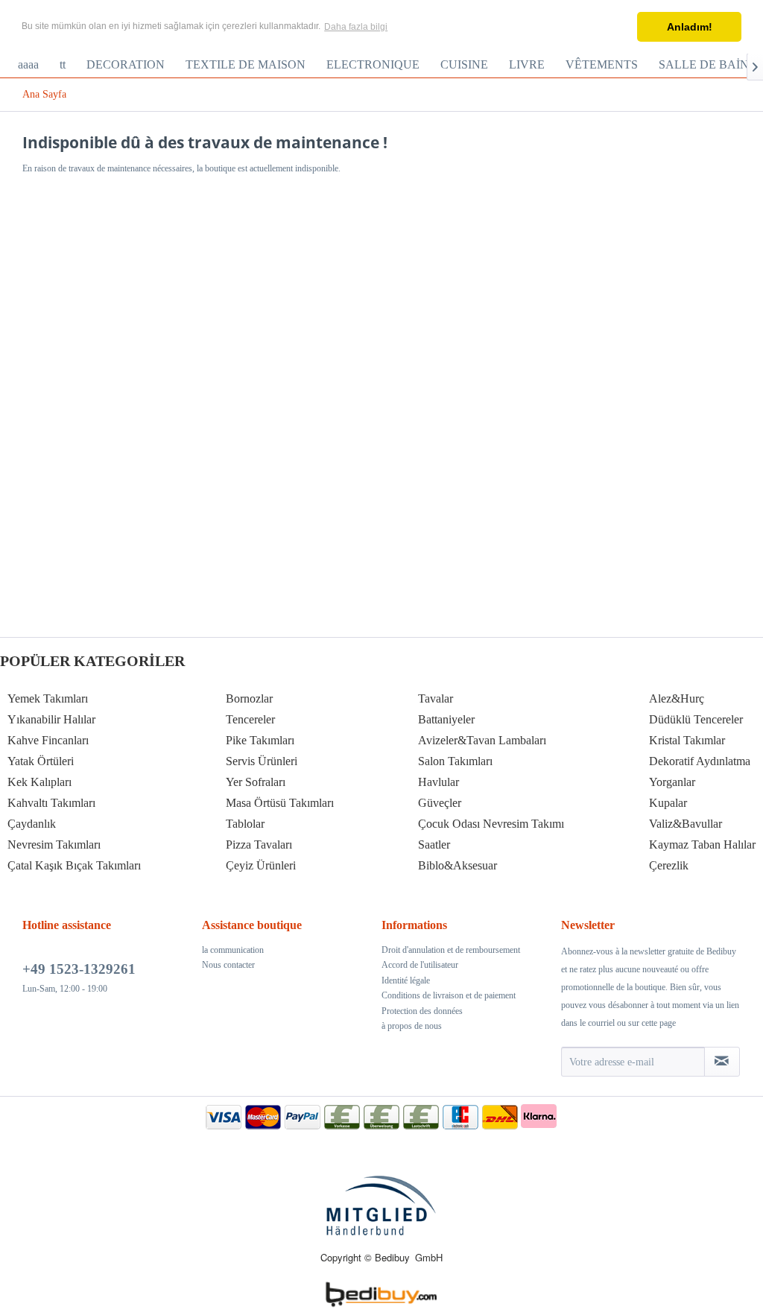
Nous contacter (228, 965)
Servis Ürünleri (261, 761)
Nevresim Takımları (54, 844)
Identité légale (406, 980)
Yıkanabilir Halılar (51, 719)
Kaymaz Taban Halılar (702, 844)
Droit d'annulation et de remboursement (451, 950)
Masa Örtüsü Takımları (280, 802)
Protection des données (422, 1011)
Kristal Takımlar (687, 740)
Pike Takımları (260, 740)
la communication (233, 950)
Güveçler (439, 802)
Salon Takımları (455, 761)
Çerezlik (668, 865)
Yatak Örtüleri (40, 761)
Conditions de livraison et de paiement (449, 995)
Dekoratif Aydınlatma (699, 761)
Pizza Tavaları (259, 844)
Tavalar (435, 698)
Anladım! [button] (689, 27)
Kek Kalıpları (39, 782)
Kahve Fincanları (48, 740)
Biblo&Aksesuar (457, 865)
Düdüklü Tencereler (696, 719)
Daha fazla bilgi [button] (355, 27)
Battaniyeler (446, 719)
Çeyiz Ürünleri (261, 865)
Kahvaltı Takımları (51, 802)
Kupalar (668, 802)
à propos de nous (412, 1026)
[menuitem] (28, 64)
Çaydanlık (31, 823)
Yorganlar (672, 782)
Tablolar (245, 823)
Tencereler (250, 719)
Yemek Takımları (47, 698)
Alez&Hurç (676, 698)
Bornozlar (249, 698)
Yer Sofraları (255, 782)
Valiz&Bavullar (685, 823)
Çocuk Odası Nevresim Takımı (491, 823)
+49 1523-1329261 (79, 969)
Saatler (434, 844)
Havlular (438, 782)
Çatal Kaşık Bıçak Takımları (74, 865)
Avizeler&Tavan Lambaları (482, 740)
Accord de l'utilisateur (420, 965)
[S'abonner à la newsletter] (722, 1062)
